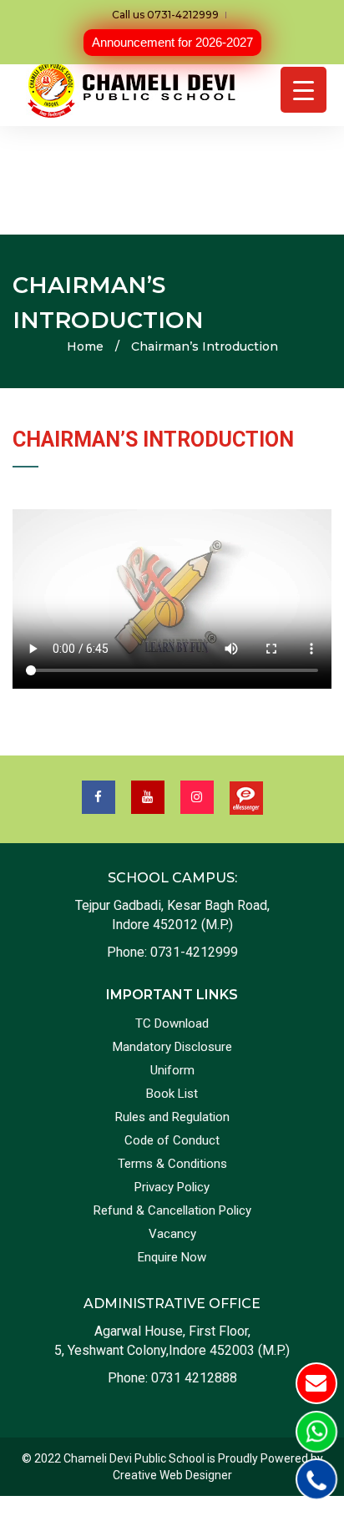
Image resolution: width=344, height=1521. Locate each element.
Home (85, 346)
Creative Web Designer (172, 1475)
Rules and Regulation (172, 1116)
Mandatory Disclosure (172, 1046)
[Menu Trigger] (303, 90)
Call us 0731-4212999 (165, 14)
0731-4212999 (194, 952)
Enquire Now (172, 1257)
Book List (172, 1093)
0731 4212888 (194, 1378)
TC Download (172, 1023)
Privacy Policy (172, 1187)
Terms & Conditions (172, 1163)
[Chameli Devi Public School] (134, 90)
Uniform (172, 1070)
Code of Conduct (172, 1140)
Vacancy (172, 1233)
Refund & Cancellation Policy (172, 1210)
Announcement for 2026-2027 (172, 42)
